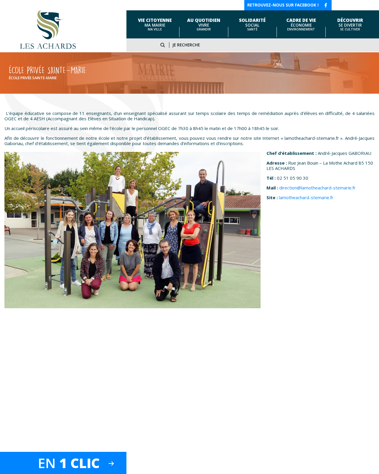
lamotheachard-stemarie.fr (306, 197)
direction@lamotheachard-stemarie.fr (317, 188)
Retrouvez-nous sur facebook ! (283, 5)
